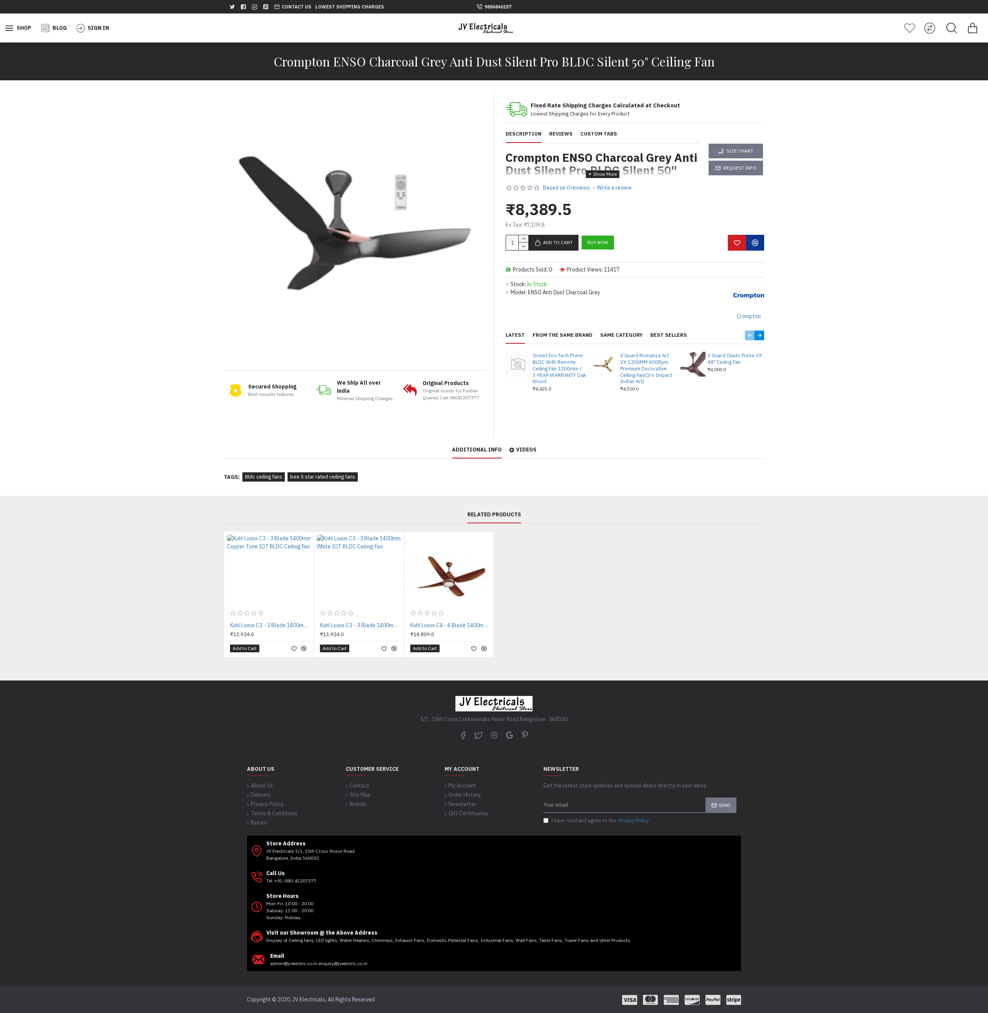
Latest (515, 335)
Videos (526, 449)
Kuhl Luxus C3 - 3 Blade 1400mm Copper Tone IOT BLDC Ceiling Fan (270, 625)
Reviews (561, 134)
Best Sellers (668, 335)
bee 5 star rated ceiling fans (322, 476)
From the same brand (562, 335)
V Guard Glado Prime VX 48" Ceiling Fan (734, 359)
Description (523, 134)
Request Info (739, 168)
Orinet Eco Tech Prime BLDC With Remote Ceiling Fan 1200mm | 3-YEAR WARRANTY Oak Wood (559, 369)
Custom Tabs (598, 134)
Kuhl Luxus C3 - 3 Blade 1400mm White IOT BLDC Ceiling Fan (360, 625)
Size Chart (739, 151)
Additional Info (477, 449)
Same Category (621, 335)
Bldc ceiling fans (263, 476)
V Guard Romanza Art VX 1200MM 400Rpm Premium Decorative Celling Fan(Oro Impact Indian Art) (646, 369)
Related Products (494, 514)
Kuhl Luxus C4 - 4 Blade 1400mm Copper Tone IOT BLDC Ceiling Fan (450, 625)
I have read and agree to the (600, 820)
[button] (750, 335)
